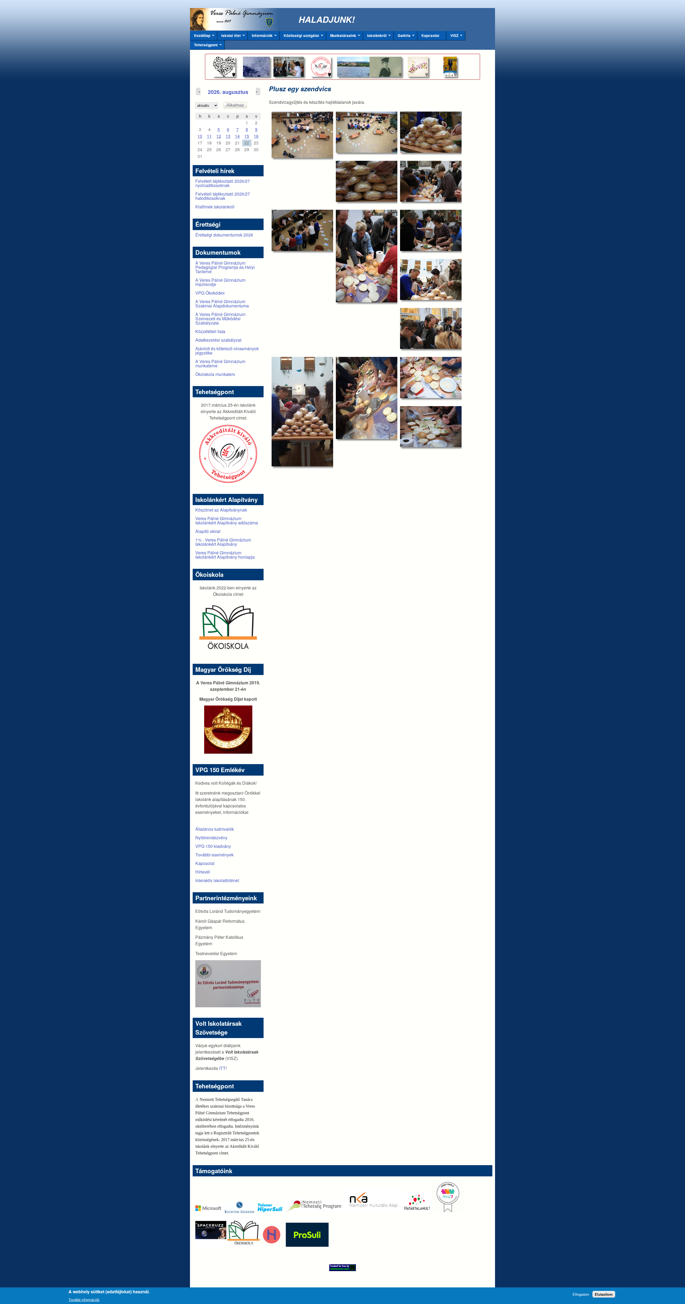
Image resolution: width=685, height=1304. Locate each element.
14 (237, 136)
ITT (222, 1068)
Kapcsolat (430, 35)
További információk (84, 1300)
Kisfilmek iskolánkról (214, 207)
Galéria (402, 36)
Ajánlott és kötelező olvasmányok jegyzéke (227, 350)
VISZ (452, 36)
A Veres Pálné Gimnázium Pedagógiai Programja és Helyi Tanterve (225, 267)
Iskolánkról (375, 36)
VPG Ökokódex (210, 293)
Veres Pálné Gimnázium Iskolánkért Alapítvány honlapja (225, 555)
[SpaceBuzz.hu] (211, 1245)
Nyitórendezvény (211, 837)
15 (246, 136)
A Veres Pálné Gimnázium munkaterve (220, 363)
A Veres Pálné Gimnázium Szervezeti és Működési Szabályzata (220, 318)
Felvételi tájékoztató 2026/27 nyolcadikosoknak (222, 183)
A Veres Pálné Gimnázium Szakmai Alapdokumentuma (222, 303)
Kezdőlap (200, 36)
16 (256, 136)
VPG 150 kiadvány (213, 846)
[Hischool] (255, 1245)
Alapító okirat (207, 531)
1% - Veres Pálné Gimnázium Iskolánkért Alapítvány (223, 542)
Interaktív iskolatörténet (217, 880)
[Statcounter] (342, 1267)
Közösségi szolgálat (299, 36)
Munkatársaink (341, 36)
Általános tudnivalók (214, 829)
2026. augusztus (228, 92)
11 (209, 136)
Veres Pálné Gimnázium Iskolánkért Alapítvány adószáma (226, 520)
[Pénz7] (448, 1211)
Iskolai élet (229, 36)
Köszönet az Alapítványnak (221, 510)
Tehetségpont (204, 46)
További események (214, 855)
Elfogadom (581, 1294)
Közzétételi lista (210, 331)
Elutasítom (604, 1294)
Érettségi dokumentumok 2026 (224, 235)
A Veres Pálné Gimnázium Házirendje (220, 282)
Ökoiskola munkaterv (215, 374)
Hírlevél (202, 872)
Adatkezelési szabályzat (218, 340)
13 (228, 136)
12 (218, 136)
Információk (260, 36)
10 (199, 136)
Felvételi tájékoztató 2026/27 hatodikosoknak (222, 196)
